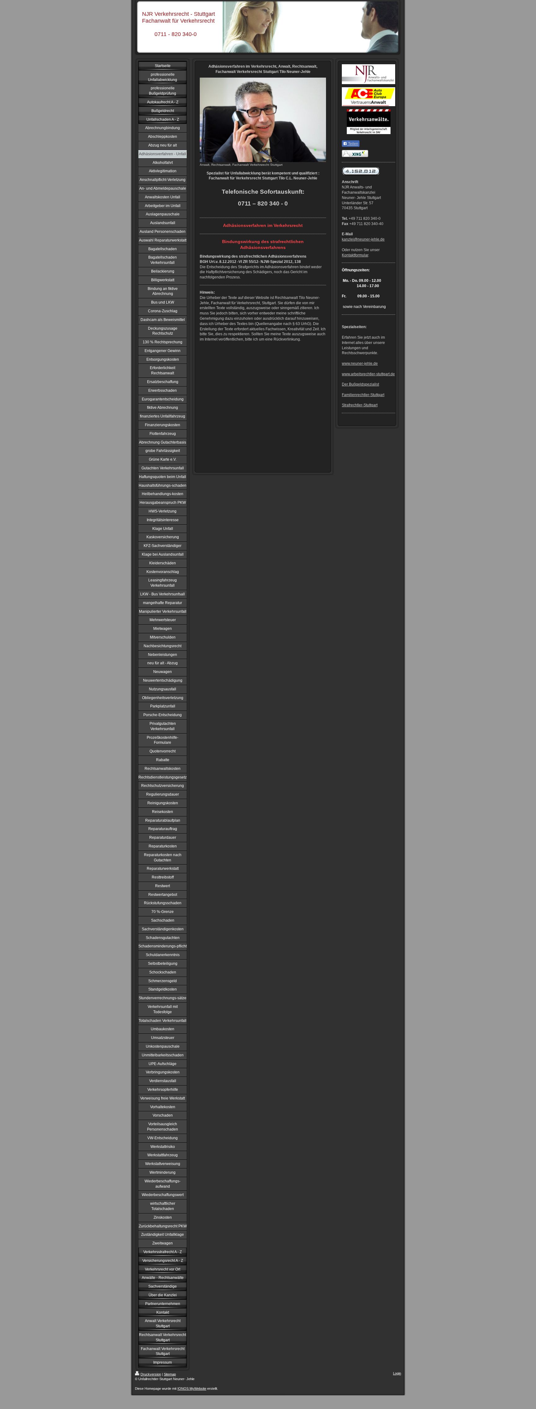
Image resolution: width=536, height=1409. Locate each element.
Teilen (352, 144)
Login (397, 1373)
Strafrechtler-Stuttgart (359, 405)
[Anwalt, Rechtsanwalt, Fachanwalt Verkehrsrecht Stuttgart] (263, 120)
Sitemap (170, 1374)
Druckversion (151, 1374)
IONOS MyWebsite (191, 1388)
